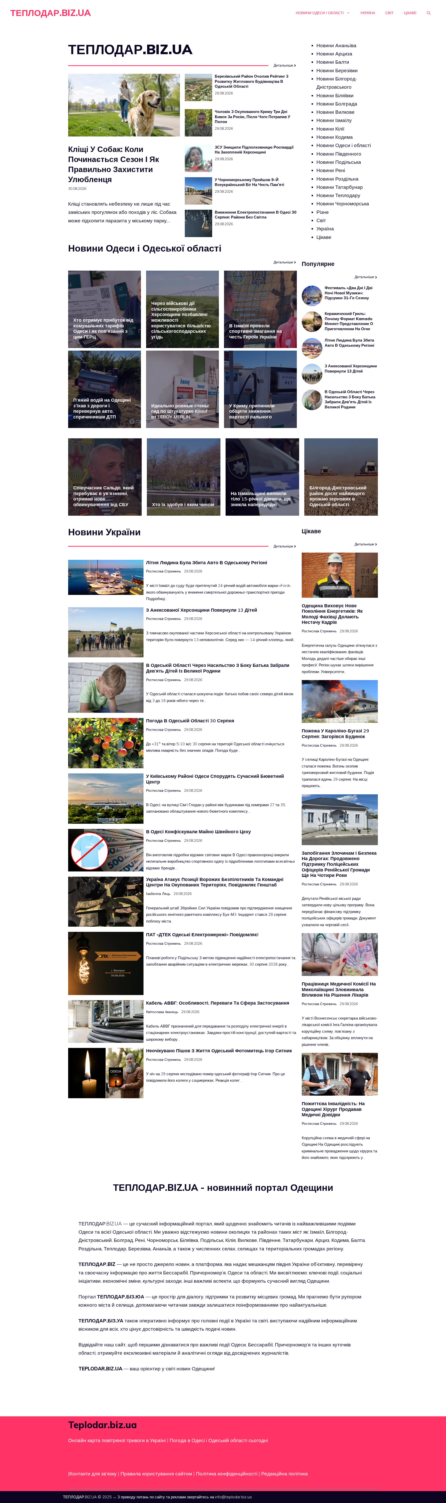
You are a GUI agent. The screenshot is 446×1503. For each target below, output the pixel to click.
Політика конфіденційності (226, 1473)
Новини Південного (338, 154)
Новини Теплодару (338, 195)
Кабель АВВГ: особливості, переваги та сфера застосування (217, 1003)
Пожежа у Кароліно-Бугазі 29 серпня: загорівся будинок (335, 733)
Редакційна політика (284, 1473)
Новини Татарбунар (339, 187)
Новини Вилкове (335, 112)
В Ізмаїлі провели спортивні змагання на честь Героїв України (255, 331)
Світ (389, 13)
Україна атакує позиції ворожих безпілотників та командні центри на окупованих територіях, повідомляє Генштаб (214, 882)
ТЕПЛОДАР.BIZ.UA (50, 12)
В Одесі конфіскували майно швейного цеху (198, 832)
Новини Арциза (334, 54)
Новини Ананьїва (336, 45)
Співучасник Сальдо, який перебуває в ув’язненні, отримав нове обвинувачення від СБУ (103, 496)
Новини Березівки (337, 70)
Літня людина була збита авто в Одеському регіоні (349, 343)
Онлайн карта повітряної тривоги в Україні (117, 1440)
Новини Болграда (336, 104)
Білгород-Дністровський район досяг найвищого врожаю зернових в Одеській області (338, 496)
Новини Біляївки (335, 95)
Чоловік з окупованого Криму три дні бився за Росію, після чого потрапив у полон (252, 116)
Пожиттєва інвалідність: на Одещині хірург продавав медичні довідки (333, 1109)
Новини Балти (332, 62)
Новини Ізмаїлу (334, 120)
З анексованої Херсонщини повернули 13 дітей (351, 369)
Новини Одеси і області (320, 13)
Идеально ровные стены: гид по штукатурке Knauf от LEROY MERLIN (180, 411)
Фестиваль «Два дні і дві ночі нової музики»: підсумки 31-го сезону (348, 293)
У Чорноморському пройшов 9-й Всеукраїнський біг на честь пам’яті (249, 182)
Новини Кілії (330, 129)
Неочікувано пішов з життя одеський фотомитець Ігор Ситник (219, 1051)
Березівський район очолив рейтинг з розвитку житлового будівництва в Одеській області (251, 81)
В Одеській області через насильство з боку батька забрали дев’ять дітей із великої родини (350, 400)
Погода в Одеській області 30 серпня (190, 721)
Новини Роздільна (337, 179)
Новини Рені (330, 170)
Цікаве (410, 13)
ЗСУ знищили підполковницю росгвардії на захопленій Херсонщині (254, 150)
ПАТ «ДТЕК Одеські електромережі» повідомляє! (202, 935)
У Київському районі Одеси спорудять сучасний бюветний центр (215, 779)
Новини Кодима (334, 137)
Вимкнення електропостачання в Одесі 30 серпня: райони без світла (256, 215)
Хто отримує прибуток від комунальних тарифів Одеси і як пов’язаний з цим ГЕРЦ (103, 328)
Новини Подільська (338, 162)
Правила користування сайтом (157, 1473)
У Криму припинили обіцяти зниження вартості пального (252, 411)
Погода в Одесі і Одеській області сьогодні (219, 1440)
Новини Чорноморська (342, 204)
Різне (322, 212)
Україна (367, 13)
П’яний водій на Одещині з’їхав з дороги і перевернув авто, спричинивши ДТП (102, 408)
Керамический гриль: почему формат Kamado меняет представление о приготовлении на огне (349, 321)
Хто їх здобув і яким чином (183, 504)
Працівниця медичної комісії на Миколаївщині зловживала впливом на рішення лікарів (339, 989)
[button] (429, 13)
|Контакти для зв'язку (92, 1473)
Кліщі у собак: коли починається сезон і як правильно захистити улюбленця (113, 164)
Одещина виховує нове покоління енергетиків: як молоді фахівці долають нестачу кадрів (332, 614)
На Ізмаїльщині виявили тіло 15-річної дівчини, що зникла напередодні (261, 498)
